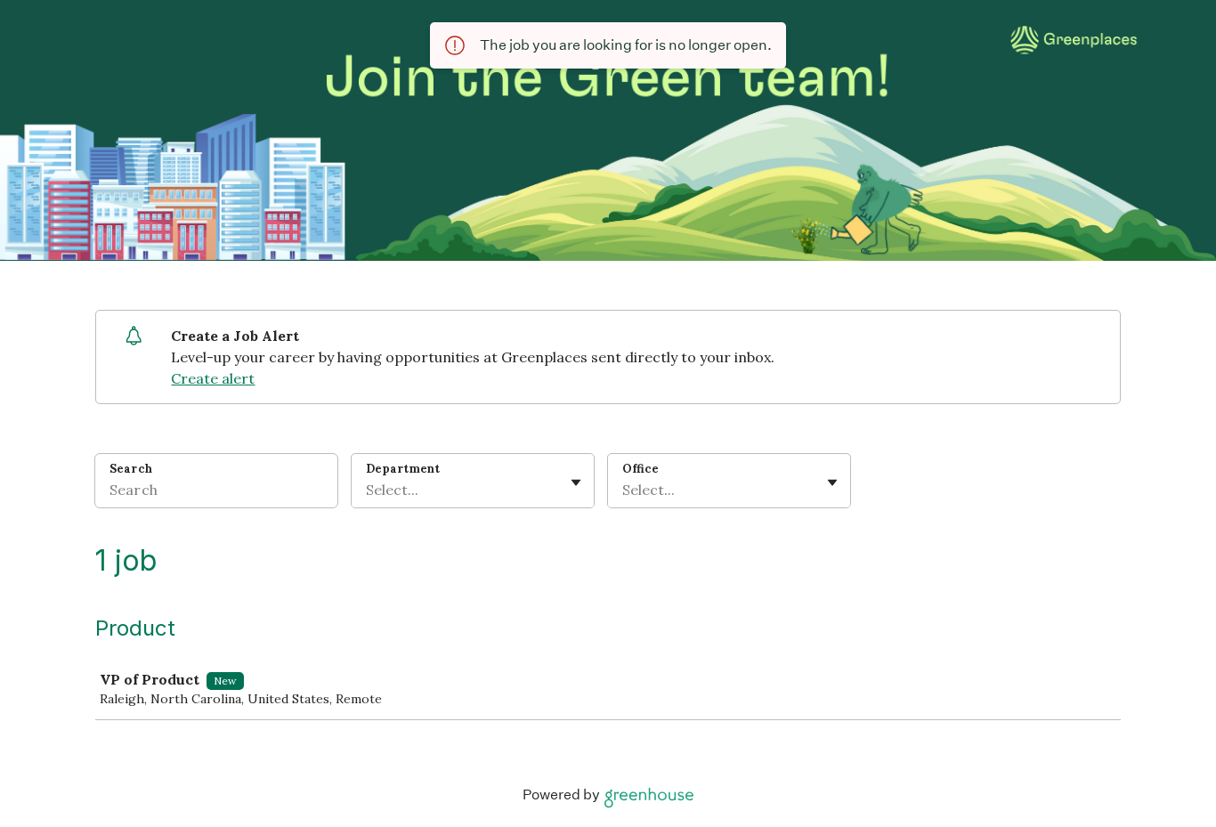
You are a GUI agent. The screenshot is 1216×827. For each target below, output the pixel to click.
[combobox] (367, 489)
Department (403, 468)
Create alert (213, 378)
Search (130, 468)
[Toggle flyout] (576, 482)
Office (640, 468)
